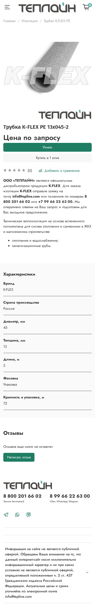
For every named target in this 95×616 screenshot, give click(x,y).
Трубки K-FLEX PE (57, 20)
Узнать (47, 147)
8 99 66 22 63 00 (70, 496)
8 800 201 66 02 (22, 496)
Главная (9, 20)
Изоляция (30, 20)
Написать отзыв (19, 457)
